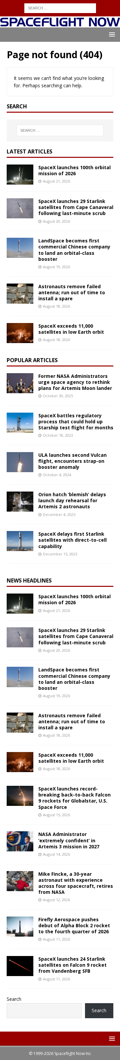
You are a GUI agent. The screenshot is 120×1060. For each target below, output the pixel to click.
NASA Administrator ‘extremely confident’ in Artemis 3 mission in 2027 (68, 840)
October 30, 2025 (58, 395)
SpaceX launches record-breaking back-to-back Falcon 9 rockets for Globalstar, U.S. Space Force (74, 797)
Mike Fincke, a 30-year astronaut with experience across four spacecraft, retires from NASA (75, 883)
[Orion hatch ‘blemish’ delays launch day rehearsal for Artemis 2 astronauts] (20, 502)
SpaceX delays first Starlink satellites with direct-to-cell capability (72, 540)
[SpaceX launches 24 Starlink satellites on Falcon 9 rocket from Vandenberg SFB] (20, 966)
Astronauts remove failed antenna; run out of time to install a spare (71, 292)
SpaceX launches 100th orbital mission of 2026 (74, 170)
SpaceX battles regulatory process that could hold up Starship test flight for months (75, 421)
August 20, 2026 (56, 221)
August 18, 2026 (56, 306)
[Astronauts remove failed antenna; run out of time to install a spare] (20, 294)
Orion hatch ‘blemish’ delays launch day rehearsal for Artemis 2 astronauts (72, 500)
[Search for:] (60, 7)
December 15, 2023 (60, 553)
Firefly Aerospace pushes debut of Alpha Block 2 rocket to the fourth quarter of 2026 (74, 925)
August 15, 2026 (56, 814)
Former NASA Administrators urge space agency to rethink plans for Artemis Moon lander (75, 382)
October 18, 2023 (58, 435)
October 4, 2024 (57, 474)
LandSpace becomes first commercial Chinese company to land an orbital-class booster (74, 249)
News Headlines (29, 580)
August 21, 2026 (56, 181)
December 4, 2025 (59, 514)
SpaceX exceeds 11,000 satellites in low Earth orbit (71, 329)
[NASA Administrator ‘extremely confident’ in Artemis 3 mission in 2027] (20, 841)
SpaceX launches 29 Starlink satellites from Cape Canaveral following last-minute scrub (75, 207)
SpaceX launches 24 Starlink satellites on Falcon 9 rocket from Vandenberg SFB (72, 965)
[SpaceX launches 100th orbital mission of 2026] (20, 175)
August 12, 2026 (56, 899)
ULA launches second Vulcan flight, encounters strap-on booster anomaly (72, 461)
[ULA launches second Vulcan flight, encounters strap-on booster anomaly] (20, 462)
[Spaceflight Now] (60, 23)
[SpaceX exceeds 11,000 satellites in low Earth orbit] (20, 333)
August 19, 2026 (56, 266)
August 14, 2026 (56, 854)
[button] (110, 34)
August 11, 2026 (56, 939)
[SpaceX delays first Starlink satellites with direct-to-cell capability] (20, 541)
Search (14, 999)
